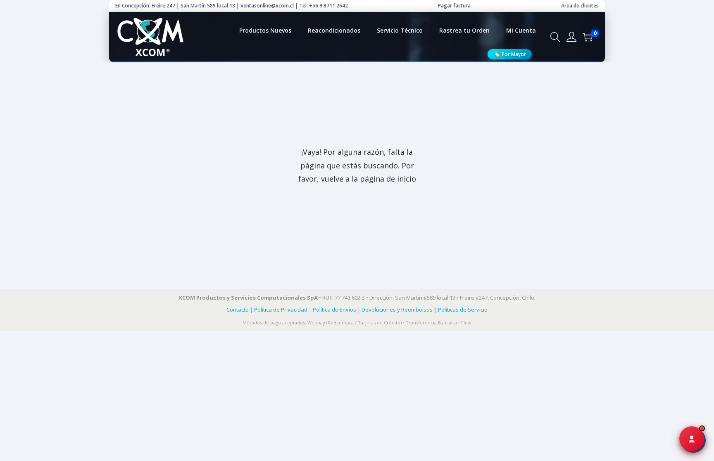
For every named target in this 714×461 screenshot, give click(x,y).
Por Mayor (509, 54)
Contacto (237, 309)
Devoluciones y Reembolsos (397, 309)
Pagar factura (454, 5)
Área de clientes (580, 5)
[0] (588, 37)
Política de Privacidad (280, 309)
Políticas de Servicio (463, 309)
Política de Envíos (334, 309)
